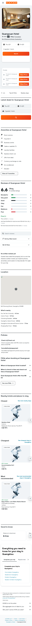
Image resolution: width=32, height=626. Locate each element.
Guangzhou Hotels (10, 622)
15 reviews (17, 37)
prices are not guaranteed (9, 598)
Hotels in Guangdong (20, 620)
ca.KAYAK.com (8, 618)
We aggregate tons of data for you (13, 606)
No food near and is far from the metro (14, 225)
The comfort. (7, 219)
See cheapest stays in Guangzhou (24, 441)
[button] (3, 3)
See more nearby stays (24, 401)
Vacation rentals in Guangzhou (13, 579)
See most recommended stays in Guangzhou (24, 477)
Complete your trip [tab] (9, 559)
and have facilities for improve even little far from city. (16, 222)
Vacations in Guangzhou (11, 574)
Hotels (15, 618)
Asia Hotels (22, 618)
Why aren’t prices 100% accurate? (13, 610)
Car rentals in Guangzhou (12, 572)
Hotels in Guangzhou (10, 577)
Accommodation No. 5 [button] (8, 465)
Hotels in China (8, 620)
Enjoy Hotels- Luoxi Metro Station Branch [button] (14, 501)
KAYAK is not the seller (9, 603)
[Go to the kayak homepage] (11, 3)
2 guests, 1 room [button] (8, 49)
